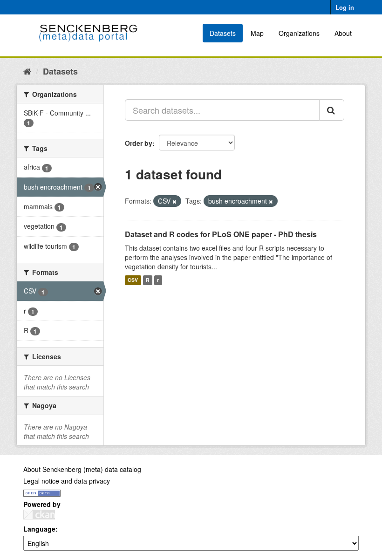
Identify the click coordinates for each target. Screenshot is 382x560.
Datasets (223, 33)
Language (39, 528)
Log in (344, 7)
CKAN (39, 514)
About (343, 33)
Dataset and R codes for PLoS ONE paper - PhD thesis (221, 234)
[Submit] (331, 110)
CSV (133, 280)
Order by (138, 143)
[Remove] (174, 201)
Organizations (299, 33)
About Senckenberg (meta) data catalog (82, 469)
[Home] (27, 71)
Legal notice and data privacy (66, 480)
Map (257, 33)
